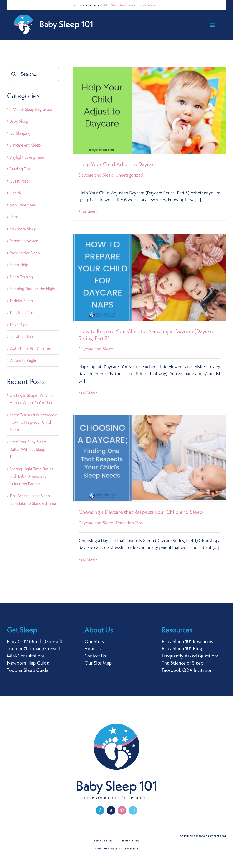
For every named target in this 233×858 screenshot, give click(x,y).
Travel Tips (18, 324)
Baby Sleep (19, 121)
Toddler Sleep (21, 300)
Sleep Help (19, 264)
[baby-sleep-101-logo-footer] (116, 726)
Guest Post (19, 181)
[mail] (133, 810)
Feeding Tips (20, 169)
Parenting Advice (24, 240)
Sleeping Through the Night (33, 288)
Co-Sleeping (20, 133)
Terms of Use (129, 840)
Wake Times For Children (30, 348)
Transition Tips (129, 523)
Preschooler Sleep (25, 252)
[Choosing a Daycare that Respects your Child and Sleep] (149, 458)
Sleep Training (21, 276)
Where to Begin (23, 360)
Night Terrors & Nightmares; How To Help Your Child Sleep (33, 422)
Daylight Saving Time (27, 157)
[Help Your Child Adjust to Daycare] (149, 110)
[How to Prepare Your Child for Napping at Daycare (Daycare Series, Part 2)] (149, 277)
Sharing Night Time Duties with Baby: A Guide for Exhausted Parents (31, 476)
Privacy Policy (105, 840)
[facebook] (100, 810)
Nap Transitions (22, 205)
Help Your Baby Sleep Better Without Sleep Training (28, 449)
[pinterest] (122, 810)
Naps (14, 216)
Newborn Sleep (23, 229)
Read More (87, 211)
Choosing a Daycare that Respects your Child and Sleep (141, 511)
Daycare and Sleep (96, 175)
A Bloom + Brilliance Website (116, 848)
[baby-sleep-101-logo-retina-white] (53, 17)
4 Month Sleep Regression (31, 109)
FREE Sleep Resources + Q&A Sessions (131, 5)
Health (15, 193)
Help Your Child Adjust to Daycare (117, 164)
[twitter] (111, 810)
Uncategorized (129, 175)
